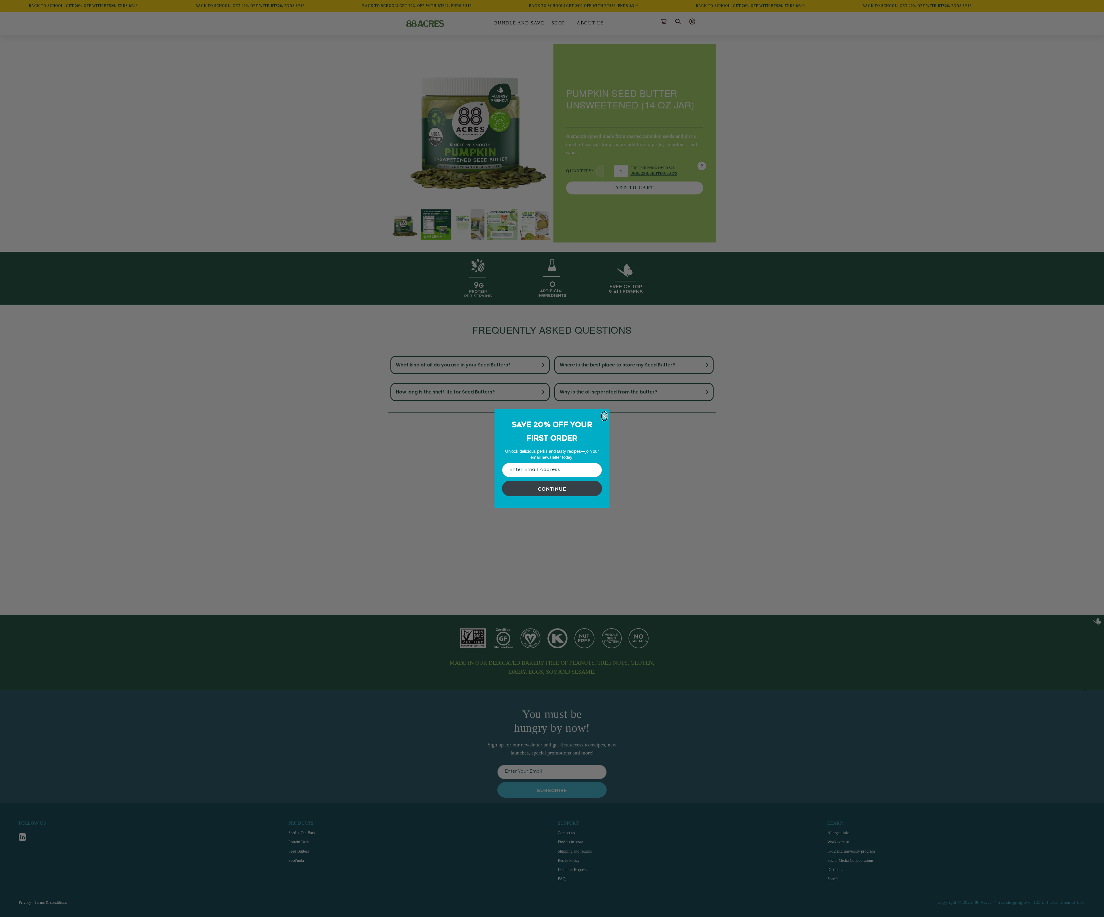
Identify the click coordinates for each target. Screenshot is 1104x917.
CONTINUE (552, 488)
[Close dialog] (604, 416)
